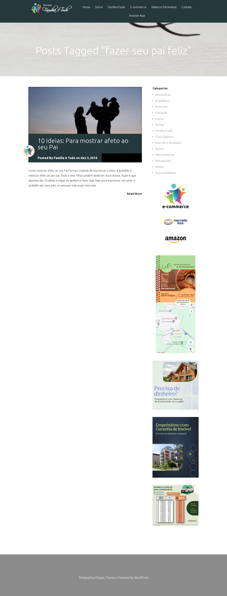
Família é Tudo (64, 158)
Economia (161, 106)
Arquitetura (162, 100)
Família (159, 124)
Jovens (159, 148)
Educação (161, 112)
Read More (134, 193)
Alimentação (163, 94)
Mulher (159, 166)
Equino (159, 118)
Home (86, 7)
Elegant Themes (105, 577)
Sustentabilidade (165, 172)
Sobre (99, 7)
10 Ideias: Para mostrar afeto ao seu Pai (83, 144)
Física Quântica (164, 136)
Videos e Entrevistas (164, 7)
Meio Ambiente (165, 154)
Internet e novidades (168, 142)
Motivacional (163, 160)
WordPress (141, 577)
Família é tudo (116, 7)
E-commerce (138, 7)
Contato (187, 7)
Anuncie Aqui (137, 15)
